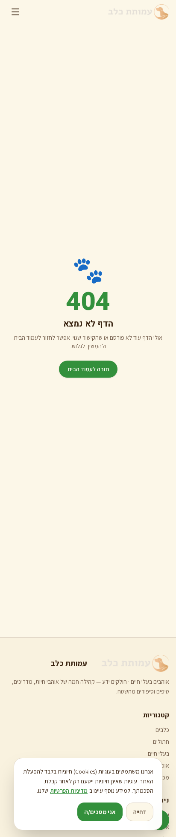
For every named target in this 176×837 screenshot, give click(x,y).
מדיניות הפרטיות (69, 790)
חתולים (161, 741)
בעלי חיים (158, 753)
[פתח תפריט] (15, 11)
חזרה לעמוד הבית (88, 369)
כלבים (162, 730)
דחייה (139, 812)
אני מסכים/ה (100, 812)
